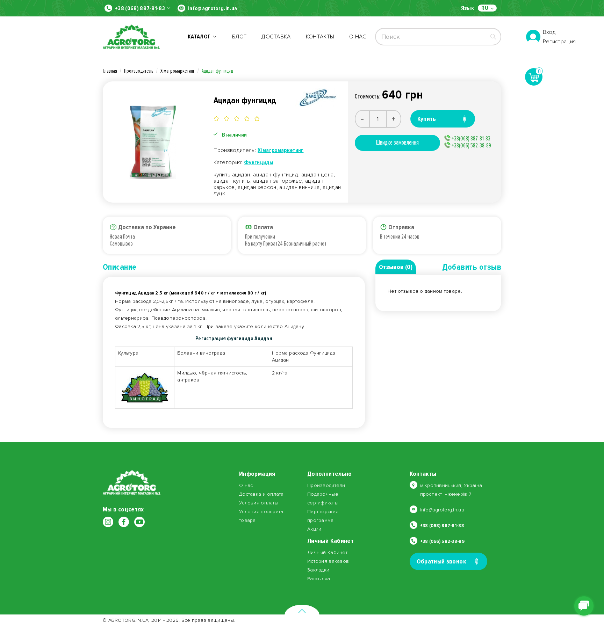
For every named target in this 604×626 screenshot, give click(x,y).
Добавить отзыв (471, 267)
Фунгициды (258, 162)
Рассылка (318, 579)
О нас (357, 36)
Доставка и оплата (261, 494)
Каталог (200, 36)
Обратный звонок (441, 561)
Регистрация (559, 41)
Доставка (276, 36)
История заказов (328, 561)
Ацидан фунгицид (217, 70)
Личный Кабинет (327, 552)
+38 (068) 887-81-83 (140, 8)
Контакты (320, 36)
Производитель (138, 70)
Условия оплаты (258, 503)
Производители (326, 485)
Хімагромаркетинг (177, 70)
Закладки (318, 570)
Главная (110, 70)
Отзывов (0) (395, 267)
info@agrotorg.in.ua (212, 8)
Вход (549, 32)
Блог (239, 36)
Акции (314, 529)
